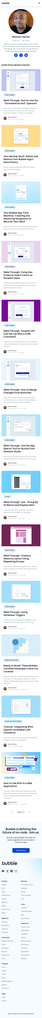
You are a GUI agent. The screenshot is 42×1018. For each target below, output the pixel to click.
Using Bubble (9, 95)
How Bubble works (27, 885)
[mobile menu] (39, 3)
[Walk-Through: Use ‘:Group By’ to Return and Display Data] (21, 496)
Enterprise (5, 932)
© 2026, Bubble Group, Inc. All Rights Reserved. (21, 1014)
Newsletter (5, 948)
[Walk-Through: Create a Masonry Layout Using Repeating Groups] (21, 551)
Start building (21, 850)
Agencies (5, 929)
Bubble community (7, 941)
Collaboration (6, 895)
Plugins (23, 937)
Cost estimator (26, 895)
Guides (7, 496)
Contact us (5, 988)
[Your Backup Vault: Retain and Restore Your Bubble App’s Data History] (21, 152)
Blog (22, 915)
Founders (5, 922)
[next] (29, 812)
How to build (25, 918)
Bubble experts (26, 941)
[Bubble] (26, 55)
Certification (25, 951)
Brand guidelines (7, 981)
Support (4, 985)
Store (3, 958)
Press (3, 978)
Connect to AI (25, 927)
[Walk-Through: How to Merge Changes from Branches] (21, 385)
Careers (4, 971)
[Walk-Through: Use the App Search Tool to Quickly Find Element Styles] (21, 441)
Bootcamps (25, 944)
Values (4, 974)
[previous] (13, 812)
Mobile (4, 906)
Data (3, 888)
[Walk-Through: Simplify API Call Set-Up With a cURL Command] (21, 328)
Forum (4, 944)
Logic (3, 892)
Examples (24, 888)
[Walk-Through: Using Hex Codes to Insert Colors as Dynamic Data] (21, 269)
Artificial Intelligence (13, 721)
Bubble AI (5, 902)
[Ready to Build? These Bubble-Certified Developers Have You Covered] (21, 663)
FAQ (22, 899)
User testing (6, 909)
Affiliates (24, 958)
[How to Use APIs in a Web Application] (21, 780)
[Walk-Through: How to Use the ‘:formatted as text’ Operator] (21, 95)
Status (4, 913)
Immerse (4, 951)
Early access (6, 955)
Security (4, 899)
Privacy (4, 1001)
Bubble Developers (11, 660)
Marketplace (25, 930)
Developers (5, 925)
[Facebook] (16, 55)
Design (4, 885)
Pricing (23, 892)
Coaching (24, 948)
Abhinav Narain (12, 117)
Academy (24, 908)
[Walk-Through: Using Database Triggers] (21, 606)
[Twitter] (21, 55)
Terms (4, 997)
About (4, 967)
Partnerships (25, 955)
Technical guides (26, 911)
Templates (24, 934)
